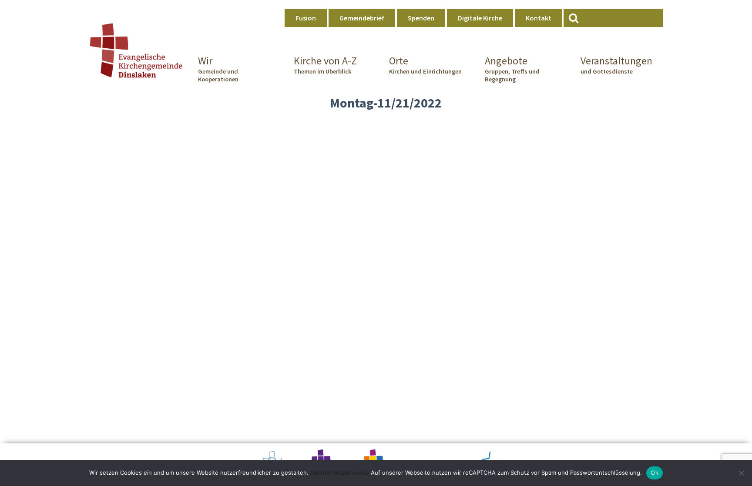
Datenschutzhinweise (339, 472)
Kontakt (538, 17)
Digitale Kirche (480, 17)
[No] (741, 473)
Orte (425, 64)
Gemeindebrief (361, 17)
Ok (654, 472)
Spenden (421, 17)
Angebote (512, 68)
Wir (218, 68)
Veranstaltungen (616, 64)
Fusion (305, 17)
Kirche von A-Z (325, 64)
